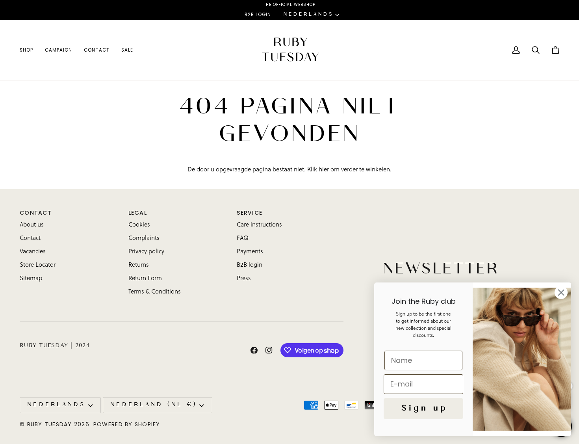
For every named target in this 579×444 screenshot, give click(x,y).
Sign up (423, 408)
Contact (30, 238)
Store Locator (38, 265)
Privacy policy (146, 252)
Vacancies (33, 252)
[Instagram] (269, 350)
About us (32, 225)
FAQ (243, 238)
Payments (250, 252)
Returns (138, 265)
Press (244, 278)
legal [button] (137, 213)
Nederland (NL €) (152, 405)
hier (324, 170)
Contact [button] (36, 213)
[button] (29, 50)
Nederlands (308, 14)
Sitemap (31, 278)
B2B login (249, 265)
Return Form (145, 278)
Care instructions (259, 225)
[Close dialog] (561, 292)
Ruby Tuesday (49, 424)
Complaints (144, 238)
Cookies (139, 225)
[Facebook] (254, 350)
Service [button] (249, 213)
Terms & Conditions (154, 292)
